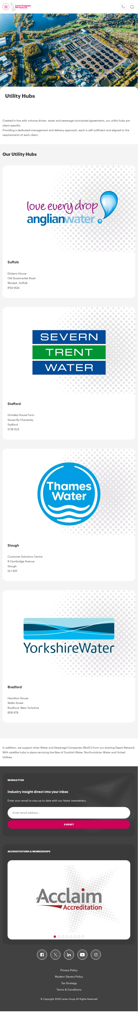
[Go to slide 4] (67, 936)
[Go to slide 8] (83, 936)
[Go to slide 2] (59, 936)
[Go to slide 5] (71, 936)
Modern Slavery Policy (69, 976)
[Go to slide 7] (79, 936)
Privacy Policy (68, 970)
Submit (69, 824)
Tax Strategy (69, 983)
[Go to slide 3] (63, 936)
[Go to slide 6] (75, 936)
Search (132, 6)
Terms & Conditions (69, 989)
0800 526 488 (123, 6)
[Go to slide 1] (55, 936)
